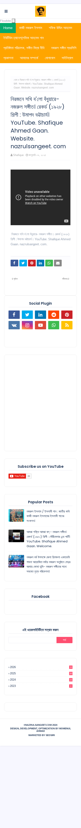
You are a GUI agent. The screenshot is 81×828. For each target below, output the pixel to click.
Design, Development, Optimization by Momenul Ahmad (40, 729)
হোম (15, 79)
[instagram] (27, 325)
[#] (14, 335)
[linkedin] (40, 314)
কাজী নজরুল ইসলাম (30, 28)
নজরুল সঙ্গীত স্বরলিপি (63, 48)
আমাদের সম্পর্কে (29, 58)
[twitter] (27, 314)
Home (7, 28)
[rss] (66, 325)
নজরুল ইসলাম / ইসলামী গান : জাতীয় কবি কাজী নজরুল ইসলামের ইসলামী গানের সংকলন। (48, 516)
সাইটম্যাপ (67, 58)
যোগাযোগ (50, 58)
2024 (41, 679)
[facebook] (14, 314)
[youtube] (40, 325)
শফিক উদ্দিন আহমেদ (60, 28)
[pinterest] (66, 314)
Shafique (18, 155)
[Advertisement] (40, 403)
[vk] (14, 325)
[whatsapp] (53, 325)
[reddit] (53, 314)
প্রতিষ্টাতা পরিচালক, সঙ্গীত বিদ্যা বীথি (23, 48)
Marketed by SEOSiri (41, 735)
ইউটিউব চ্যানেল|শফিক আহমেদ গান (23, 38)
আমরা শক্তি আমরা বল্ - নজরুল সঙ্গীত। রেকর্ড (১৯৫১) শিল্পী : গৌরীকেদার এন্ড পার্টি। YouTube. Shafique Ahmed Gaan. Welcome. (48, 539)
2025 (41, 673)
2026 (41, 667)
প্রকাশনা (8, 58)
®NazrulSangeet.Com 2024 (40, 725)
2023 (40, 685)
